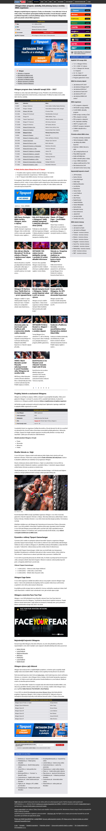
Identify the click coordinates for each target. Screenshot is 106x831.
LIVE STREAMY (69, 1)
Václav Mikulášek (78, 204)
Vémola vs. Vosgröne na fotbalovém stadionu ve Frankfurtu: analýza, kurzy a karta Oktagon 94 (58, 256)
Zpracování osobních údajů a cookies (62, 825)
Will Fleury (20, 655)
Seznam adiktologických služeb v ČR (53, 819)
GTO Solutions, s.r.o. (20, 827)
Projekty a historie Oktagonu (26, 83)
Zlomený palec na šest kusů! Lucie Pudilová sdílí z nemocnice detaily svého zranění (22, 329)
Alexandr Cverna (78, 209)
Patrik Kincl (20, 657)
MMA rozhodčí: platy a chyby (81, 158)
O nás (89, 1)
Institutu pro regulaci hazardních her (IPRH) (48, 804)
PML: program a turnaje (80, 117)
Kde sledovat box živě (79, 165)
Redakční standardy (32, 825)
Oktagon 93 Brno (82, 64)
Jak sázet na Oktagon (79, 230)
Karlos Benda (77, 207)
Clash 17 (80, 73)
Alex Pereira (76, 198)
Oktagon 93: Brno (27, 132)
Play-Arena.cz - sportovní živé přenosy (54, 773)
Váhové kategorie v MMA (80, 140)
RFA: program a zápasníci (80, 119)
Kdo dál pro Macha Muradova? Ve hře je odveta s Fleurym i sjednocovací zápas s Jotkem (22, 255)
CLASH (30, 1)
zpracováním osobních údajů (29, 747)
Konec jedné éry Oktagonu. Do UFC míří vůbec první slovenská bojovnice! (58, 292)
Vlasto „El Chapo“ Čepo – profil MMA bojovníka (57, 219)
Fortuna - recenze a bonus (80, 235)
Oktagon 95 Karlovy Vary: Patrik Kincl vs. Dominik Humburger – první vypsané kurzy (22, 292)
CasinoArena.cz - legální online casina (29, 777)
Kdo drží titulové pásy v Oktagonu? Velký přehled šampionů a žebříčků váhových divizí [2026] (40, 221)
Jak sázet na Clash (78, 228)
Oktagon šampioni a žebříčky (26, 81)
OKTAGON (36, 1)
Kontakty (22, 825)
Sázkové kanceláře (80, 1)
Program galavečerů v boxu (81, 77)
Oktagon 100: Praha (27, 111)
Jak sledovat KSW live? (80, 89)
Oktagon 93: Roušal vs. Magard (39, 29)
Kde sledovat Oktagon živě (25, 75)
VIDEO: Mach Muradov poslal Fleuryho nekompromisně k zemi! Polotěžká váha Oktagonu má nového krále (21, 367)
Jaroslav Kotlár (77, 216)
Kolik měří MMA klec (79, 156)
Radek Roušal (21, 661)
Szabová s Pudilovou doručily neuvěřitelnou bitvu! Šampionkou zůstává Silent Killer (58, 329)
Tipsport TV (37, 421)
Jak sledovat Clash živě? (80, 91)
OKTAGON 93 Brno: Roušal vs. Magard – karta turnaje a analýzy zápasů (40, 328)
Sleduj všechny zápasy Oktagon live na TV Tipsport (30, 169)
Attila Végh (41, 675)
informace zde (51, 813)
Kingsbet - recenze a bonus (81, 241)
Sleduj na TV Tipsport (48, 32)
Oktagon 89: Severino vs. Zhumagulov (32, 146)
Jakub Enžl (76, 214)
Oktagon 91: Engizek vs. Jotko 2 (31, 138)
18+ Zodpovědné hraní (81, 825)
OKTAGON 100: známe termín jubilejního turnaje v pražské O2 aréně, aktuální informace (40, 255)
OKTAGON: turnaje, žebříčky (81, 107)
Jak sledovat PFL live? (79, 94)
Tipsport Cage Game (28, 140)
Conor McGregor (78, 179)
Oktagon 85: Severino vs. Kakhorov (31, 156)
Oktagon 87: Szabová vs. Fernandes (31, 151)
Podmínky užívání (45, 825)
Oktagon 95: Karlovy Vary (29, 127)
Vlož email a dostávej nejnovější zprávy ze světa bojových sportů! (26, 745)
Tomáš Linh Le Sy (78, 218)
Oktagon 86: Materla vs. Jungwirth (31, 154)
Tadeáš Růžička (77, 202)
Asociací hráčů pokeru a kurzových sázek (34, 806)
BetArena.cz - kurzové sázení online (28, 759)
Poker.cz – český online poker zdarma (54, 771)
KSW (42, 1)
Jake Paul (76, 195)
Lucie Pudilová (21, 659)
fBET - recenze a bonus (80, 253)
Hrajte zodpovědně (19, 809)
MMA (50, 1)
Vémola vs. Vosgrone (24, 73)
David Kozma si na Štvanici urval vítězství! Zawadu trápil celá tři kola (39, 364)
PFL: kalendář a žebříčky (80, 121)
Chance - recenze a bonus (80, 239)
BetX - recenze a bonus (80, 251)
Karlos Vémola (21, 649)
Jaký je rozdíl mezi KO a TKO (81, 163)
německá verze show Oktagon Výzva (40, 692)
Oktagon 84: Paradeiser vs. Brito (31, 159)
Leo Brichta (76, 186)
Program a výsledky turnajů (25, 77)
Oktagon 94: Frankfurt (28, 130)
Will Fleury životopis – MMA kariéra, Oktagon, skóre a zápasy (22, 220)
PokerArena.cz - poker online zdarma (53, 769)
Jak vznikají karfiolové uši (80, 151)
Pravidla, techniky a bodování (81, 138)
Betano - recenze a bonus (80, 237)
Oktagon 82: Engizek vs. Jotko (30, 164)
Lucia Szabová (21, 651)
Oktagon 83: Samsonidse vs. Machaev (32, 162)
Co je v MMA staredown (80, 161)
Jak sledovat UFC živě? (80, 84)
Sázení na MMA (77, 225)
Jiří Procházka (77, 174)
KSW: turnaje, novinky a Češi (81, 114)
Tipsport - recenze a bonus (81, 232)
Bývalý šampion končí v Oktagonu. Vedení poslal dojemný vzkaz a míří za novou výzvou (40, 293)
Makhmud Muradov (22, 653)
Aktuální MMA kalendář (80, 75)
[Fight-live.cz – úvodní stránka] (20, 2)
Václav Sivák (77, 191)
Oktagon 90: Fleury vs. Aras (29, 143)
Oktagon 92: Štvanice (28, 135)
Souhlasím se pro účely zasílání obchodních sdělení (33, 747)
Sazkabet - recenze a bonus (81, 246)
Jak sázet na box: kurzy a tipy (81, 168)
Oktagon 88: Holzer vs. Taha (30, 148)
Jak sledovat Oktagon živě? (81, 87)
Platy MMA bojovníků (79, 154)
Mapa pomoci (68, 819)
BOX (55, 1)
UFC (46, 1)
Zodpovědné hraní (84, 804)
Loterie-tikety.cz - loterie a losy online (53, 763)
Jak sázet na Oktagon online (26, 79)
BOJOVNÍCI (60, 1)
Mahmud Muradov (78, 184)
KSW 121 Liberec (82, 66)
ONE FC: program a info (80, 124)
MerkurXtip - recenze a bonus (81, 248)
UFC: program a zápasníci (80, 105)
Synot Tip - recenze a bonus (81, 244)
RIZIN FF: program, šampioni (81, 126)
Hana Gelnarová (78, 211)
